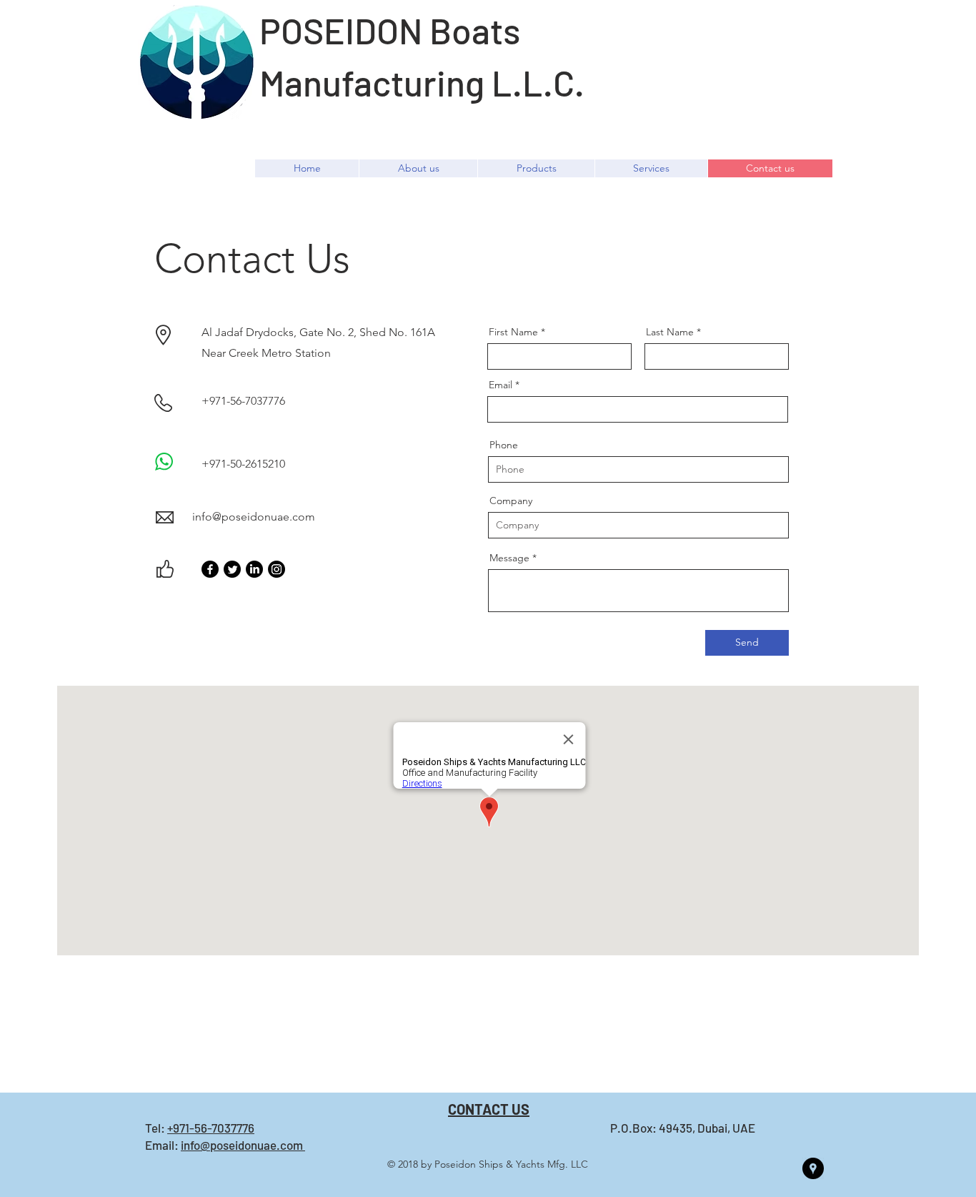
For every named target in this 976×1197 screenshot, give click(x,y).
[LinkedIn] (254, 569)
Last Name (670, 332)
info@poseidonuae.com (253, 516)
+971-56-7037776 (210, 1127)
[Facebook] (210, 569)
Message (509, 558)
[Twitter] (232, 569)
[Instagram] (276, 569)
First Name (513, 332)
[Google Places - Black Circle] (813, 1168)
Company (510, 501)
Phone (503, 445)
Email (500, 385)
